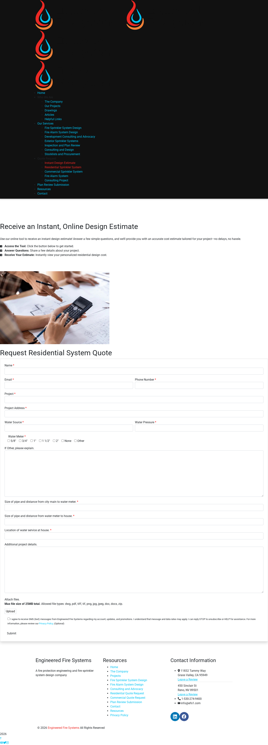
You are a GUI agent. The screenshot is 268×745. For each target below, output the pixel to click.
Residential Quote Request (127, 693)
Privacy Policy (46, 623)
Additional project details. (21, 544)
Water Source (13, 422)
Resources (117, 711)
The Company (119, 671)
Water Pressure (144, 422)
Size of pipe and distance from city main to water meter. (40, 501)
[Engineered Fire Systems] (75, 15)
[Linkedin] (175, 716)
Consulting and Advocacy (126, 689)
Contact (115, 706)
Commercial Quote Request (127, 697)
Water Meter (16, 436)
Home (114, 667)
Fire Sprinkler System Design (128, 680)
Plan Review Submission (126, 702)
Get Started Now (16, 262)
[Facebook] (184, 716)
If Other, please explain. (19, 448)
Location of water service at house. (27, 530)
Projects (115, 676)
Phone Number (144, 379)
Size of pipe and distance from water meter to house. (38, 516)
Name (8, 365)
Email (8, 379)
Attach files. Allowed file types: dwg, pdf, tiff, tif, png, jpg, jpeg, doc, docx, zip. (64, 602)
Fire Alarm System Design (126, 684)
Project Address (15, 408)
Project (9, 394)
